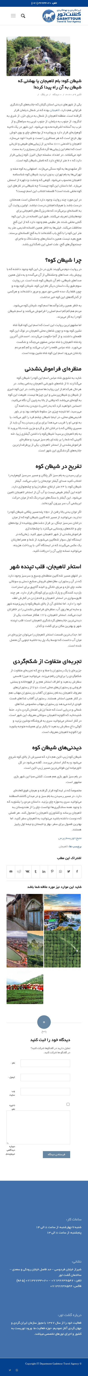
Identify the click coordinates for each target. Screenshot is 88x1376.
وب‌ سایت (12, 1093)
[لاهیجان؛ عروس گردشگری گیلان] (62, 912)
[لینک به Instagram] (16, 1370)
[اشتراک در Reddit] (19, 871)
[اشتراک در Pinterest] (52, 871)
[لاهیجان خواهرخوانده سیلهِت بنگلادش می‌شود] (25, 949)
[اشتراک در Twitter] (69, 871)
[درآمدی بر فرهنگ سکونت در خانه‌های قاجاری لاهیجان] (25, 912)
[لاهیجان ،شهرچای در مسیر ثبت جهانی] (62, 949)
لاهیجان (55, 110)
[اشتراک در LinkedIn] (44, 871)
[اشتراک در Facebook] (77, 871)
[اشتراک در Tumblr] (36, 871)
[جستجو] (22, 16)
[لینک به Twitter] (10, 1370)
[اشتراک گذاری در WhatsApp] (60, 871)
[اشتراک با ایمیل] (11, 871)
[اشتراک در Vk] (27, 871)
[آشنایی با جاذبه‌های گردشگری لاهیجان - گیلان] (25, 985)
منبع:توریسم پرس (69, 838)
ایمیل (11, 1077)
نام (13, 1063)
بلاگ (43, 94)
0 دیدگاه (57, 94)
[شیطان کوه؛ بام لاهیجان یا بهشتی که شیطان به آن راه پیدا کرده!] (38, 56)
